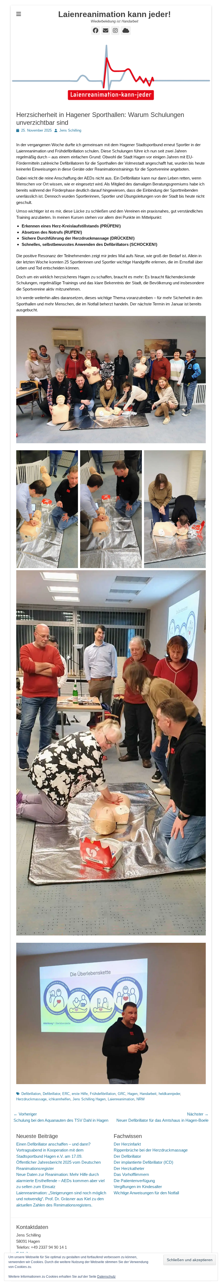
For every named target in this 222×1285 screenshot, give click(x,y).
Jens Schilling (70, 130)
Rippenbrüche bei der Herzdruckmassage (151, 1150)
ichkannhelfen (59, 1099)
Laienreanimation (121, 1099)
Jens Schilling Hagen (89, 1099)
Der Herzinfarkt (127, 1144)
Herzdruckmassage (31, 1099)
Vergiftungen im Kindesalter (138, 1186)
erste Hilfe (80, 1094)
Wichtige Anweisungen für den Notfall (146, 1193)
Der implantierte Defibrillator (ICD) (143, 1162)
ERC (66, 1094)
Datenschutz (106, 1277)
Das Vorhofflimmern (131, 1174)
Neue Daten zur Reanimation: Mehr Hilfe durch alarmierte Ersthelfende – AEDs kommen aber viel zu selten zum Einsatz (60, 1180)
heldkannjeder (169, 1094)
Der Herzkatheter (129, 1168)
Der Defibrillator (127, 1156)
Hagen (133, 1094)
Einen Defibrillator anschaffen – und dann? (53, 1144)
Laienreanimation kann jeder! (114, 14)
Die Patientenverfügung (134, 1180)
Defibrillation (31, 1094)
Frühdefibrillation (103, 1094)
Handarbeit (148, 1094)
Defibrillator (51, 1094)
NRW (140, 1099)
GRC (121, 1094)
